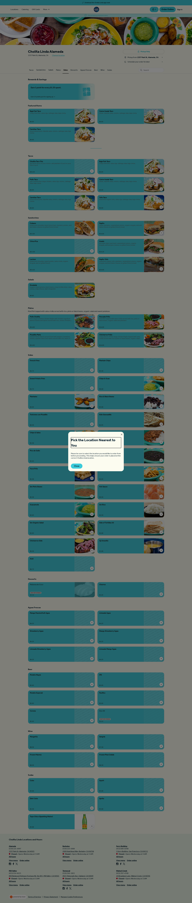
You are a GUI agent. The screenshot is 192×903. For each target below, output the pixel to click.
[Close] (121, 434)
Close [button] (76, 466)
